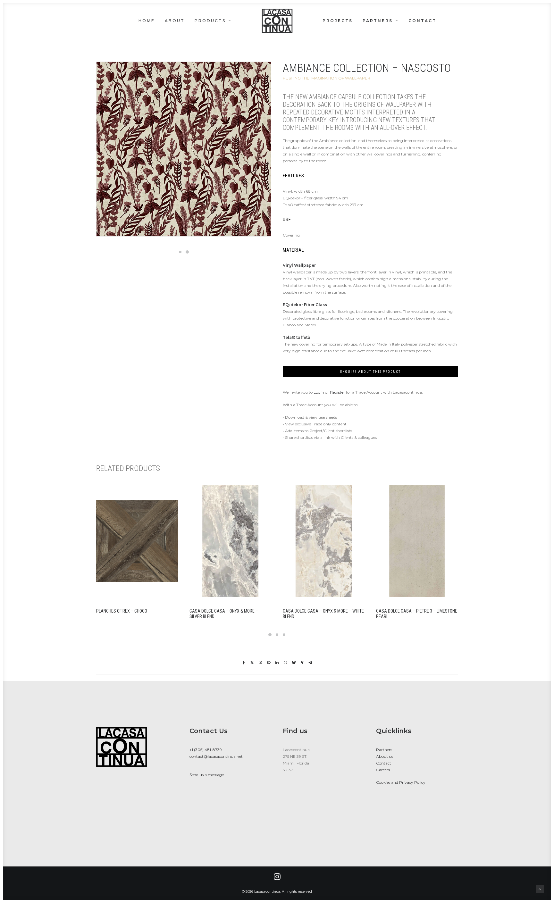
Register (337, 392)
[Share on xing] (302, 662)
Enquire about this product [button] (370, 371)
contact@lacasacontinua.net (216, 756)
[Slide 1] (180, 252)
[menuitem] (148, 20)
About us (384, 756)
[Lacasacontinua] (277, 21)
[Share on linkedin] (277, 662)
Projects (338, 20)
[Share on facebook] (244, 662)
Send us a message (206, 774)
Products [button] (210, 20)
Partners (378, 20)
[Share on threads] (260, 662)
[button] (538, 20)
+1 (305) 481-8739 (205, 749)
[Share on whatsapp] (285, 662)
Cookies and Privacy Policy (400, 782)
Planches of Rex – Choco (121, 611)
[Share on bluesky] (294, 662)
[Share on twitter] (252, 662)
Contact (422, 20)
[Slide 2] (187, 252)
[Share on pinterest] (269, 662)
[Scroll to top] (540, 888)
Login (319, 392)
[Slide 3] (284, 634)
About (175, 20)
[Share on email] (310, 662)
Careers (383, 769)
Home (146, 20)
